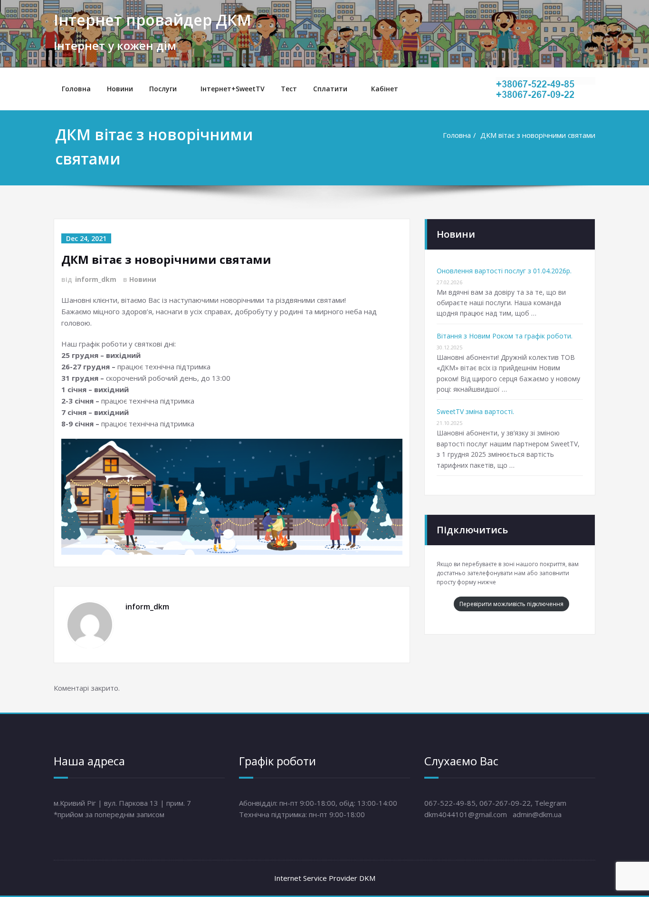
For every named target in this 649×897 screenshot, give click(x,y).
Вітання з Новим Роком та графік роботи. (505, 335)
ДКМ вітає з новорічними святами (537, 135)
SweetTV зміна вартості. (475, 411)
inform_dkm (95, 279)
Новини (120, 88)
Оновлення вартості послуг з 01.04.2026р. (504, 270)
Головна (76, 88)
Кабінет (384, 88)
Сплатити (330, 88)
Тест (289, 88)
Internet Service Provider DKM (324, 878)
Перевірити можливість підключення (511, 604)
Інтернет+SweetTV (232, 88)
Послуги (163, 88)
